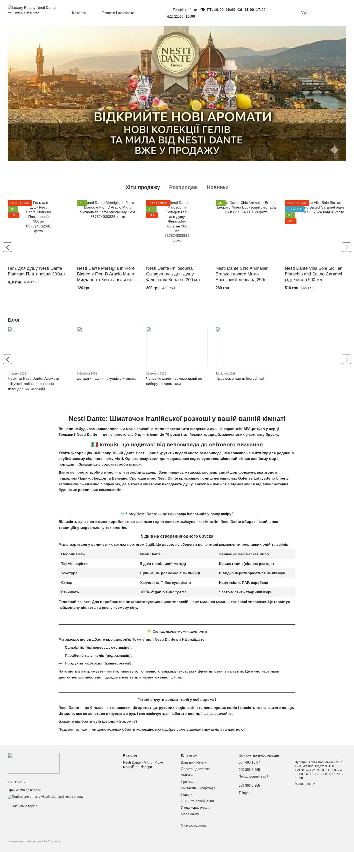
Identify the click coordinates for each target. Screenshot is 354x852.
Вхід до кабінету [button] (194, 762)
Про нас (187, 782)
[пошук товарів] (154, 13)
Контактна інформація (198, 788)
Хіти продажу (143, 187)
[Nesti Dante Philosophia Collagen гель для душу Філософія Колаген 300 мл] (177, 231)
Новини (186, 794)
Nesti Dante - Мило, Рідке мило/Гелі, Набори (143, 764)
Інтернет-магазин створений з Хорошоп (34, 841)
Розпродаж (183, 187)
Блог (14, 320)
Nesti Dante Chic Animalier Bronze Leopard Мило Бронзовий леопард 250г (242, 274)
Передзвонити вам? (253, 776)
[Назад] (7, 247)
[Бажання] (320, 13)
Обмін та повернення (197, 801)
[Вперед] (346, 247)
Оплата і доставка (118, 13)
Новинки (218, 187)
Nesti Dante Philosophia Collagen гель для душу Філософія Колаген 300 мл (173, 274)
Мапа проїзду (305, 784)
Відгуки (187, 775)
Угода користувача (195, 807)
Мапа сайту (190, 814)
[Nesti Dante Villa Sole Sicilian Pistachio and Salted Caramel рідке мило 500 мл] (315, 231)
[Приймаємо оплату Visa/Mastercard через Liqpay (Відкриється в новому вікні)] (45, 797)
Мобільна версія (24, 806)
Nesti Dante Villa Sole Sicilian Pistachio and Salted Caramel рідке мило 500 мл (313, 274)
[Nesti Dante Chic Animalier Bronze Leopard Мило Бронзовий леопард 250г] (246, 231)
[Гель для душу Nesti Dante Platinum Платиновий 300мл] (38, 231)
